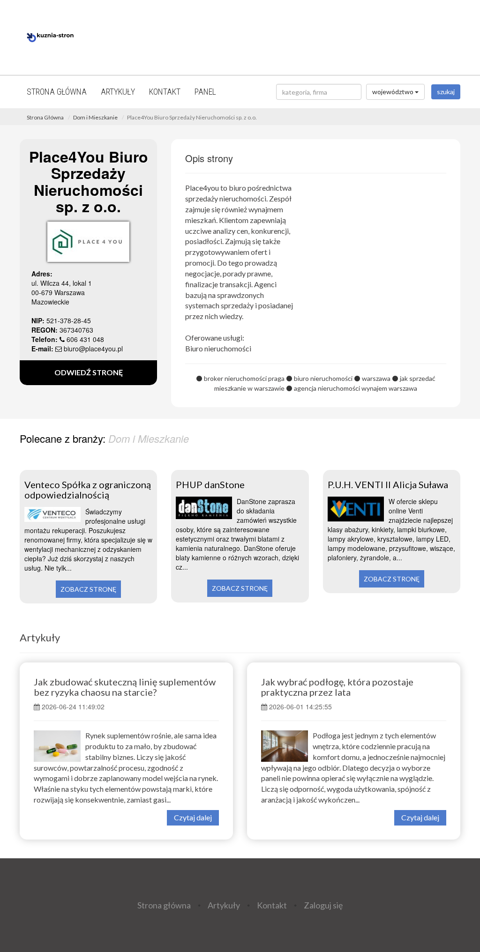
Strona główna (57, 92)
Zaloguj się (323, 905)
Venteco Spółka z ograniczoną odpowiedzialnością (87, 489)
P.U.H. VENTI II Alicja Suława (388, 484)
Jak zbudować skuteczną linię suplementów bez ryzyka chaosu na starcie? (125, 687)
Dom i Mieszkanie (95, 117)
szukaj (446, 92)
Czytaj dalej (193, 817)
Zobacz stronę (88, 589)
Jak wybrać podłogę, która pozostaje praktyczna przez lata (337, 687)
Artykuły (118, 92)
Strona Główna (45, 117)
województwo (393, 92)
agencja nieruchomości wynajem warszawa (355, 388)
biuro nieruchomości (323, 378)
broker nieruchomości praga (244, 378)
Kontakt (164, 92)
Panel (205, 92)
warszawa (376, 378)
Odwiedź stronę (88, 372)
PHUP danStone (210, 484)
